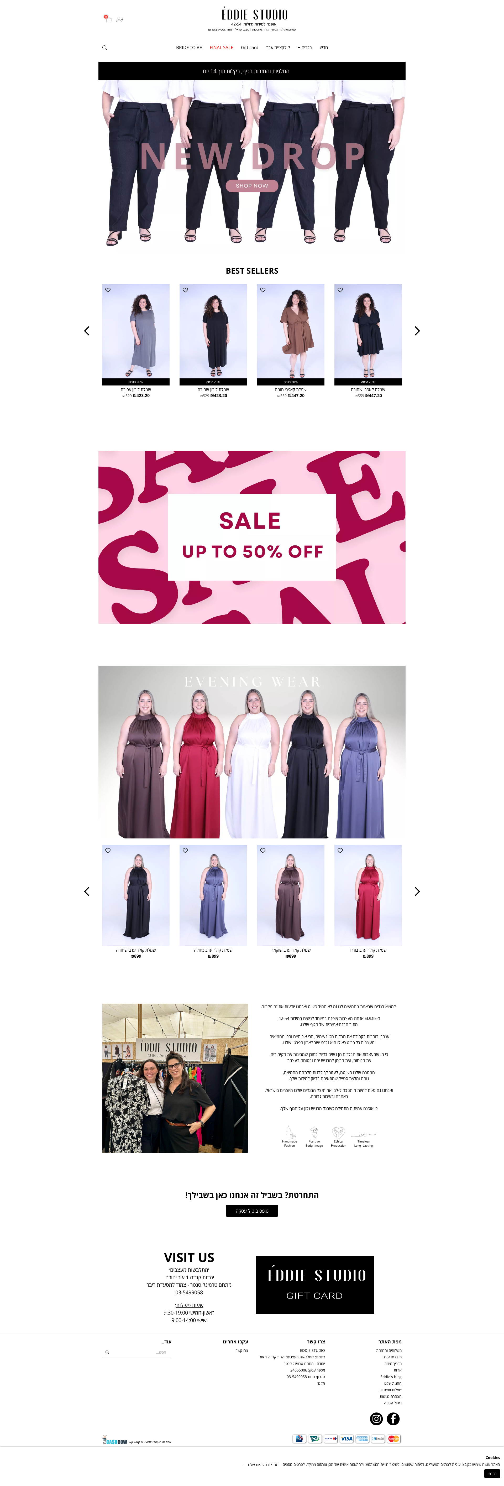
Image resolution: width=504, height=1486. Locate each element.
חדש (324, 47)
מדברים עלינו (392, 1356)
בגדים (306, 47)
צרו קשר (242, 1350)
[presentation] (86, 331)
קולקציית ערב (278, 47)
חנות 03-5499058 (301, 1376)
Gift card (249, 47)
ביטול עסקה (393, 1402)
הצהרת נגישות (391, 1396)
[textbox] (329, 1060)
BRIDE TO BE (189, 47)
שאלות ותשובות (390, 1389)
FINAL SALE (221, 47)
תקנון (321, 1383)
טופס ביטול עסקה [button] (252, 1211)
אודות (398, 1370)
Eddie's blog (391, 1376)
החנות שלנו (393, 1383)
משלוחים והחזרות (389, 1350)
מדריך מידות (393, 1363)
